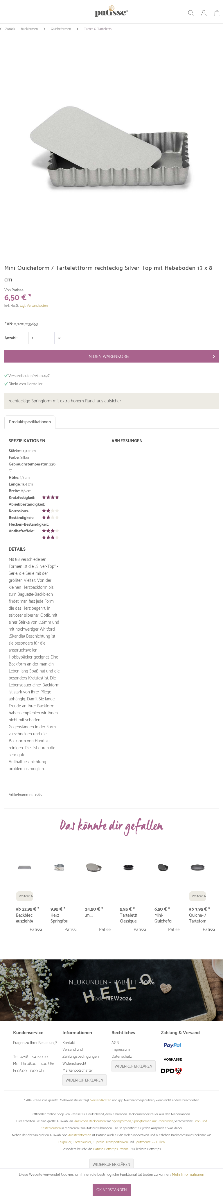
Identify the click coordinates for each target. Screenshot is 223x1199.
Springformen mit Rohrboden (152, 1121)
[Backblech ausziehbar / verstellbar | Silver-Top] (24, 867)
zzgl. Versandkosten (34, 305)
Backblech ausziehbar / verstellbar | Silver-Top (24, 918)
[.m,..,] (93, 867)
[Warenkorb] (217, 13)
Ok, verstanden (111, 1190)
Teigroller (64, 1142)
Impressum (121, 1049)
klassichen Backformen (90, 1121)
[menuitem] (191, 13)
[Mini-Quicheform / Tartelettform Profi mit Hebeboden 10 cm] (163, 867)
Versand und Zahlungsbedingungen (80, 1053)
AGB (115, 1043)
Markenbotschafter (77, 1070)
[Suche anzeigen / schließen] (191, 13)
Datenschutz (122, 1056)
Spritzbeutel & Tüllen (150, 1142)
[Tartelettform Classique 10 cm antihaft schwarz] (128, 867)
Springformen (121, 1121)
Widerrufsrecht (74, 1063)
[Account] (204, 13)
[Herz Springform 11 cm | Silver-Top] (59, 867)
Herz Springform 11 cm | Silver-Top (59, 918)
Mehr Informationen (188, 1174)
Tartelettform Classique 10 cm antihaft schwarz (128, 918)
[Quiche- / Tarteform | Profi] (197, 867)
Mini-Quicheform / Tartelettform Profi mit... (163, 918)
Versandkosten (100, 1100)
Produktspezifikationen (30, 422)
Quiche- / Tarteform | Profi (197, 918)
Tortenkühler (82, 1142)
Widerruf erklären (84, 1080)
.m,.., (89, 916)
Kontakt (68, 1043)
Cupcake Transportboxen (110, 1142)
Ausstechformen (79, 1135)
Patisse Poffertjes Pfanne (111, 1149)
